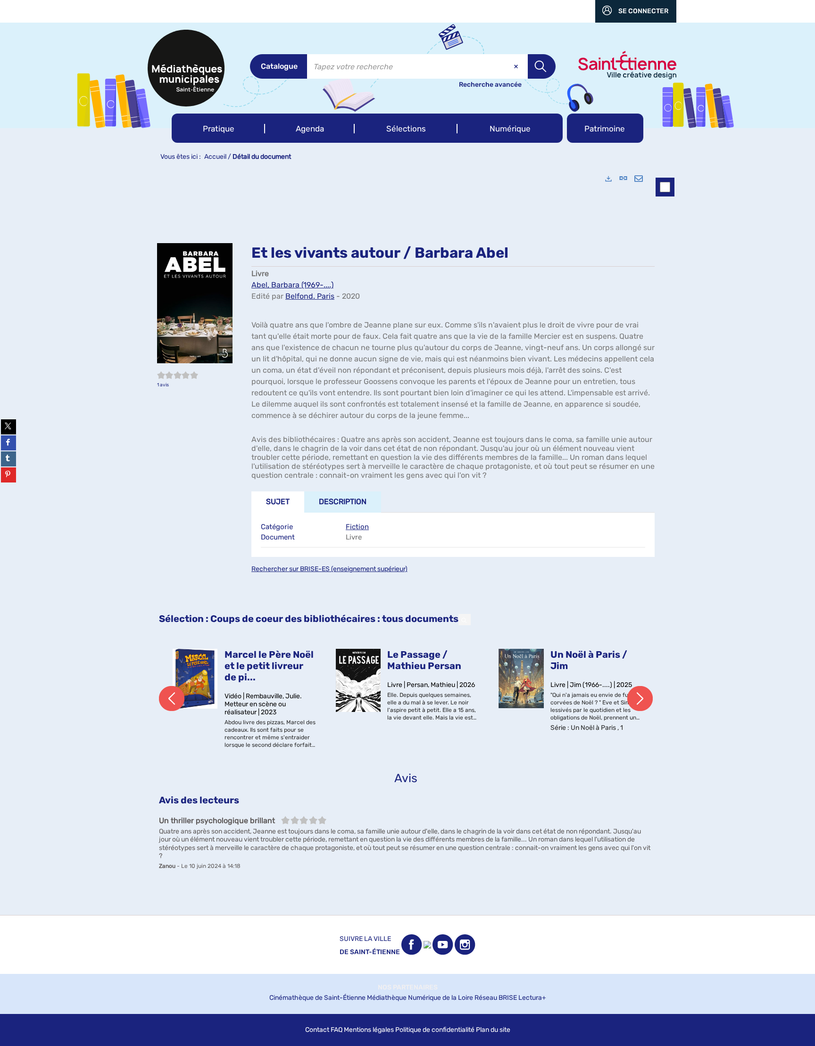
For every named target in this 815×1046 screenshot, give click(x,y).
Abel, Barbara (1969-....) (292, 284)
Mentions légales (369, 1030)
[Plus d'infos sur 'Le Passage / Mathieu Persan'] (358, 680)
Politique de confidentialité (434, 1030)
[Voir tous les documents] (464, 619)
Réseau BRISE (495, 998)
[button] (218, 128)
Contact (317, 1030)
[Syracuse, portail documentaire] (186, 68)
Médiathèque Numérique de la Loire (420, 998)
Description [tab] (342, 501)
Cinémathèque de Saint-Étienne (317, 998)
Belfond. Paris (309, 296)
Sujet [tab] (278, 501)
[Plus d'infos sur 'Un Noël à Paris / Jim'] (521, 678)
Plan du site (493, 1030)
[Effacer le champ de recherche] (517, 66)
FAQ (336, 1030)
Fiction (357, 527)
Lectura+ (532, 998)
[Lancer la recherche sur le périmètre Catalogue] (542, 66)
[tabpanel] (407, 540)
